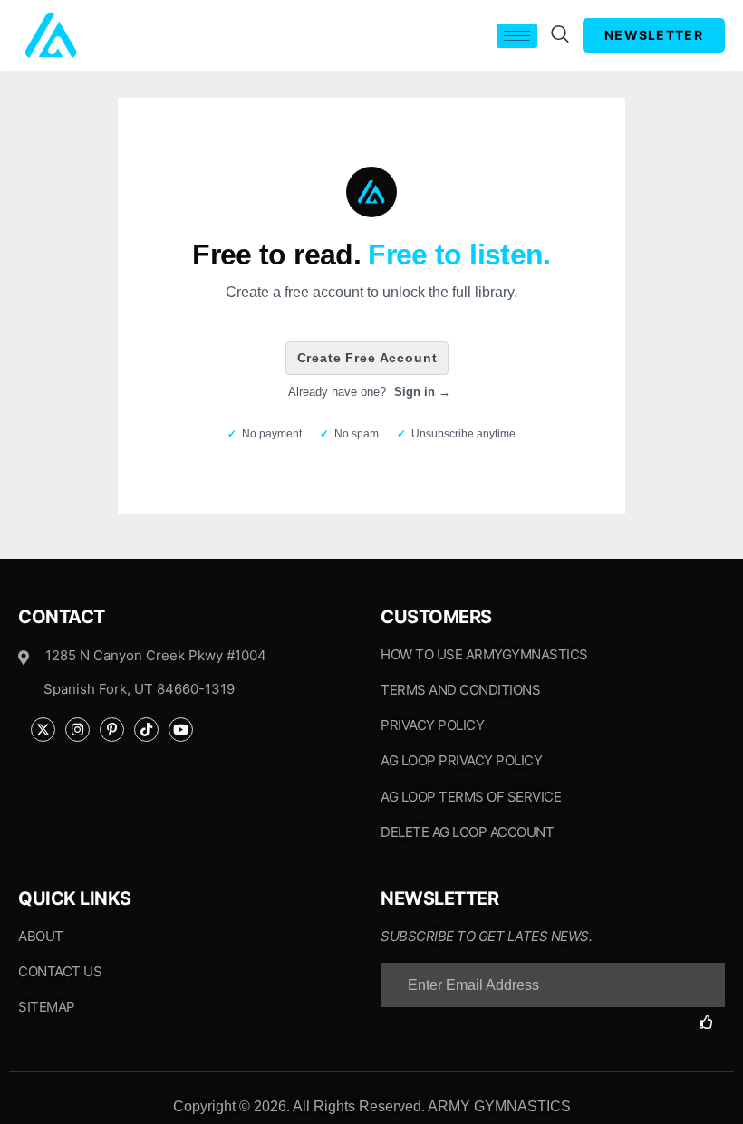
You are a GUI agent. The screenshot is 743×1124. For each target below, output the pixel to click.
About (40, 936)
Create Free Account (367, 358)
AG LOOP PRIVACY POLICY (461, 760)
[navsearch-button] (560, 35)
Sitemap (46, 1006)
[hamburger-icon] (517, 36)
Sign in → (422, 392)
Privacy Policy (432, 725)
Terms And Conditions (460, 689)
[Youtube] (181, 729)
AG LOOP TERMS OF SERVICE (471, 796)
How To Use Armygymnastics (484, 654)
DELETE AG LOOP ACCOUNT (467, 832)
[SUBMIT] (712, 1022)
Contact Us (59, 971)
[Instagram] (77, 729)
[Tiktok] (146, 729)
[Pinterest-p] (112, 729)
